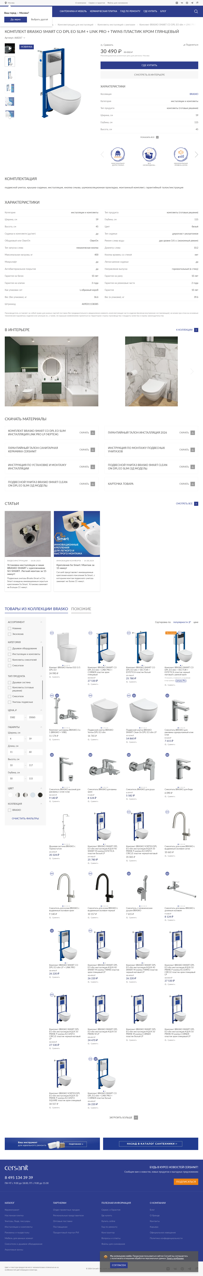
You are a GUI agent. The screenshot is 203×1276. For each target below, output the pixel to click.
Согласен (119, 1265)
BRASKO (194, 94)
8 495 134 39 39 (19, 1178)
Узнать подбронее (175, 1259)
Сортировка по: (163, 622)
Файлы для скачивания (118, 3)
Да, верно (16, 19)
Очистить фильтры (25, 818)
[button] (10, 58)
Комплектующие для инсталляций (75, 25)
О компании (80, 3)
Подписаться (186, 1181)
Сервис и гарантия (97, 3)
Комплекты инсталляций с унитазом (116, 25)
